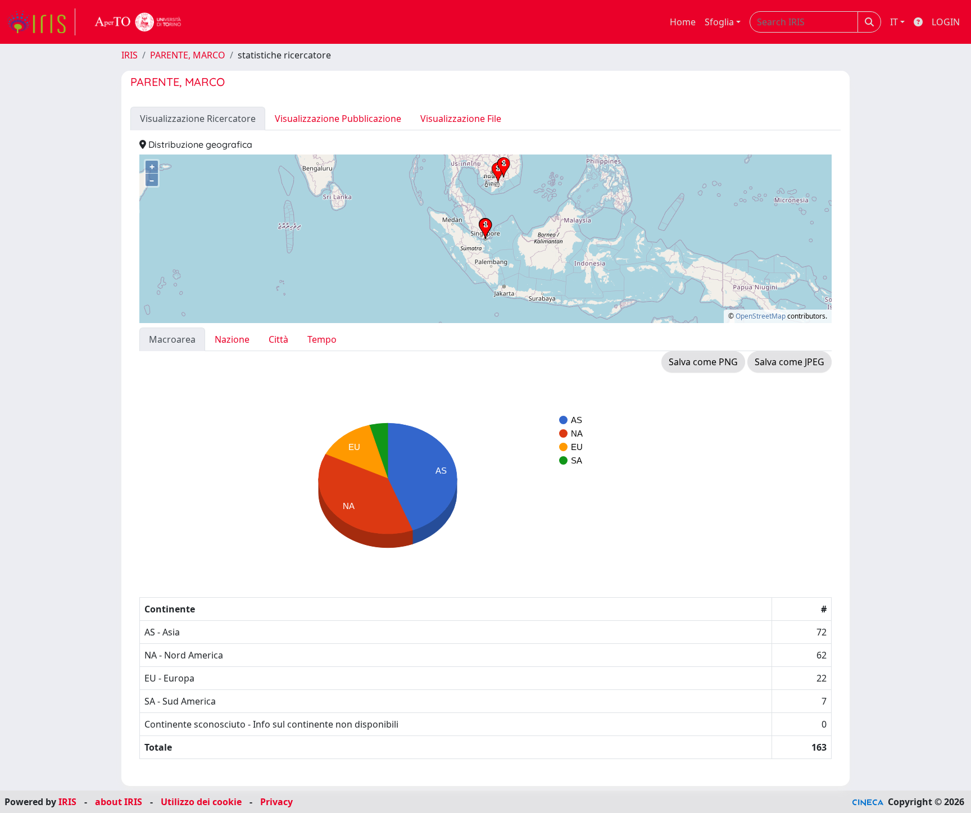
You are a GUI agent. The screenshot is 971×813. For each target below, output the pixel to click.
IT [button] (894, 22)
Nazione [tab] (232, 339)
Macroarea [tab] (172, 339)
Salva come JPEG (789, 362)
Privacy (276, 802)
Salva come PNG (703, 362)
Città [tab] (278, 339)
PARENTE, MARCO (187, 55)
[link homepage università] (138, 21)
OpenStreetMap (761, 316)
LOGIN (946, 22)
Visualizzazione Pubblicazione (338, 118)
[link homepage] (41, 21)
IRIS (129, 55)
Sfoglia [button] (719, 22)
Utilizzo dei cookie (201, 802)
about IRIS (118, 802)
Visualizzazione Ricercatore (198, 118)
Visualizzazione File (460, 118)
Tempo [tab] (322, 339)
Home (683, 22)
